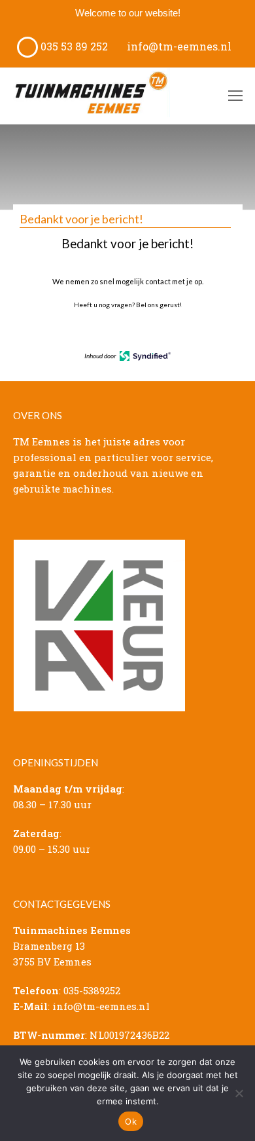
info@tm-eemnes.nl (177, 46)
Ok (131, 1121)
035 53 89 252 (73, 46)
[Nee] (238, 1093)
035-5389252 (91, 990)
